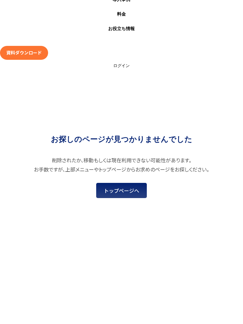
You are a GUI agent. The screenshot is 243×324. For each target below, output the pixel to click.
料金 (121, 14)
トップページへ (121, 190)
